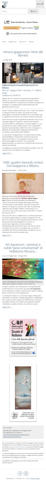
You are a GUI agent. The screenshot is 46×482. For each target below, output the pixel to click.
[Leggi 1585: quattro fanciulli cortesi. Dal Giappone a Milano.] (23, 183)
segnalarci (15, 461)
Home (4, 42)
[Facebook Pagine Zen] (20, 473)
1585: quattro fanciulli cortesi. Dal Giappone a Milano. (23, 164)
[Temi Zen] (5, 4)
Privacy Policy (35, 478)
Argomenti (22, 42)
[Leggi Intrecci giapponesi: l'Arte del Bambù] (23, 73)
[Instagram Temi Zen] (26, 473)
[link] (23, 22)
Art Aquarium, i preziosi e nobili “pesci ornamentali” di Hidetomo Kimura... (23, 248)
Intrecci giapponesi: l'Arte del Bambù (23, 53)
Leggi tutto (6, 153)
